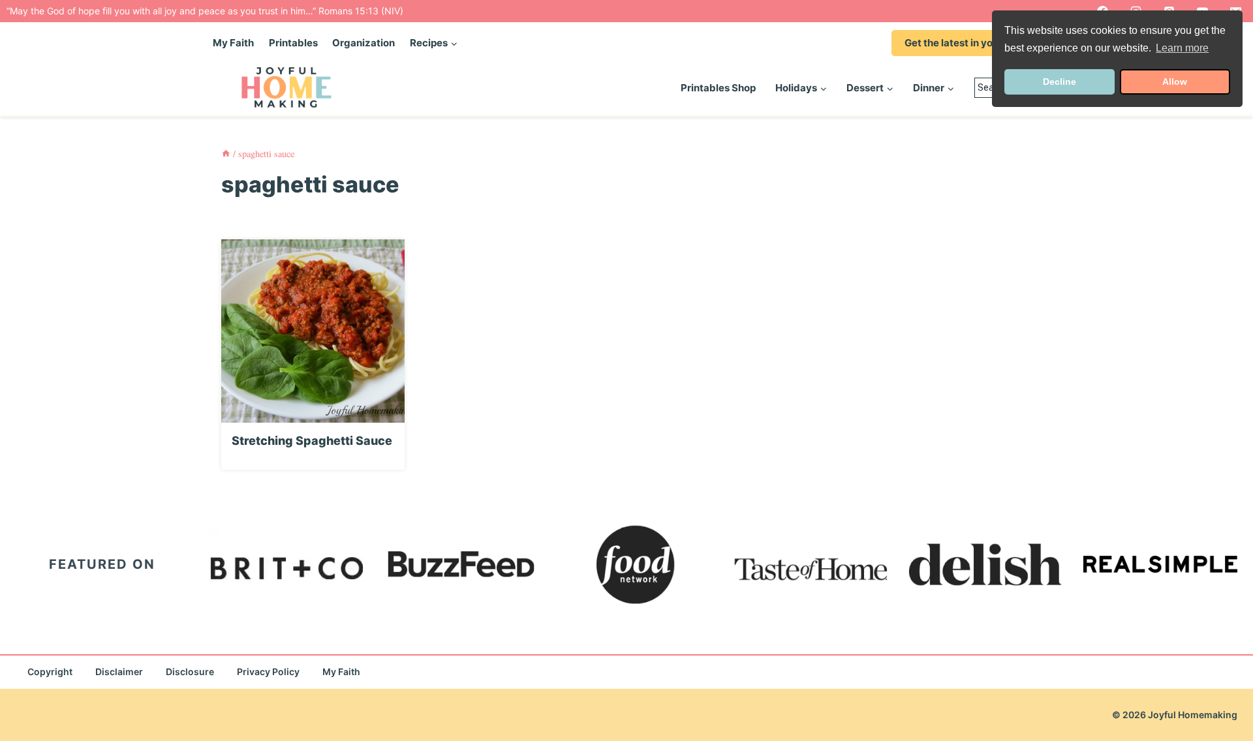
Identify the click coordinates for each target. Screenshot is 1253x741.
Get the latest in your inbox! (969, 43)
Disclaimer (119, 671)
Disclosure (190, 671)
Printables (293, 43)
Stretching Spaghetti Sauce (312, 440)
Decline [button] (1059, 81)
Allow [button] (1174, 81)
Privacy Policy (268, 671)
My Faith (233, 43)
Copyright (49, 671)
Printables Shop (718, 88)
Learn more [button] (1182, 47)
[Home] (225, 153)
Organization (363, 43)
